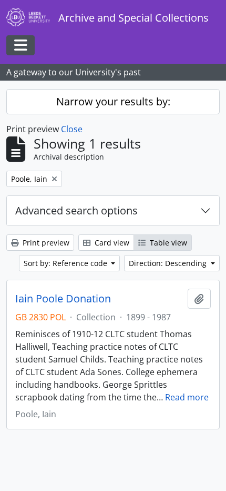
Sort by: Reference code (66, 263)
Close (72, 129)
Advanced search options (76, 210)
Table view (167, 243)
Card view (111, 243)
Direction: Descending (169, 263)
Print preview (44, 243)
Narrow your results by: (113, 101)
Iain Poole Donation (63, 298)
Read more (187, 397)
